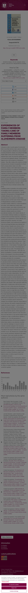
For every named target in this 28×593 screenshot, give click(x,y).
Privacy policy (5, 581)
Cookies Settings (14, 591)
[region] (14, 584)
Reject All (14, 587)
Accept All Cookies (14, 584)
